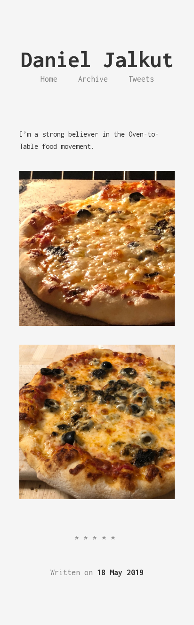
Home (48, 79)
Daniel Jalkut (97, 59)
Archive (93, 79)
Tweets (141, 79)
